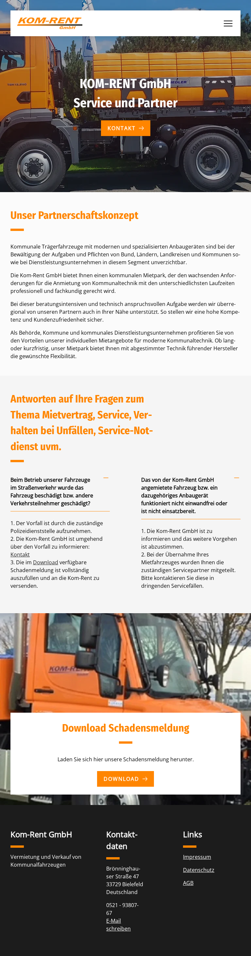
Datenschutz (198, 869)
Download (45, 562)
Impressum (197, 856)
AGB (188, 883)
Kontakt (122, 128)
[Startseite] (49, 23)
